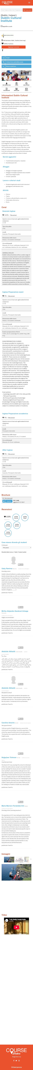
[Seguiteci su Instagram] (19, 1061)
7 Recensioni (13, 215)
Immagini (16, 90)
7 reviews (10, 43)
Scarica (9, 501)
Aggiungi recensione (13, 47)
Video (26, 90)
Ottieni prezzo (16, 1067)
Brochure (26, 85)
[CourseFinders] (7, 3)
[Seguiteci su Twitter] (16, 1061)
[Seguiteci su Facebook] (13, 1061)
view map (22, 40)
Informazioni (7, 85)
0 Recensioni (11, 296)
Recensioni (6, 90)
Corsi (16, 85)
